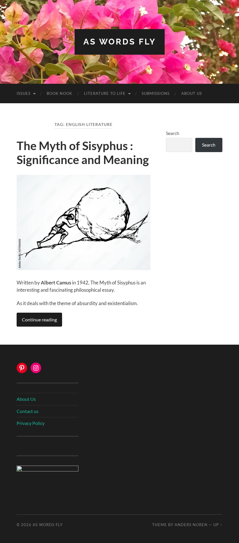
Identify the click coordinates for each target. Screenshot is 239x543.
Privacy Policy (31, 423)
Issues (24, 93)
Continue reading (39, 319)
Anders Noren (191, 524)
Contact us (27, 411)
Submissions (156, 93)
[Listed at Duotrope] (47, 469)
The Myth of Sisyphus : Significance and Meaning (83, 153)
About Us (191, 93)
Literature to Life (105, 93)
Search (172, 133)
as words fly (119, 42)
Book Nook (59, 93)
